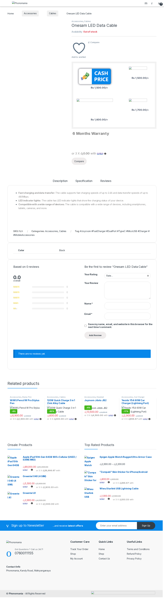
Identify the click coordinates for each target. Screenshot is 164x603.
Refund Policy (134, 553)
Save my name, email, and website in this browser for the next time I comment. (120, 325)
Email (88, 314)
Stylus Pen (27, 397)
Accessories (30, 13)
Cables (52, 13)
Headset (100, 397)
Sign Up (146, 525)
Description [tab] (60, 181)
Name (88, 303)
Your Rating (90, 274)
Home (11, 13)
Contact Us (104, 558)
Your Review (91, 283)
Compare (94, 42)
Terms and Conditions (138, 549)
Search (146, 3)
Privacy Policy (134, 558)
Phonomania (16, 593)
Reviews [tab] (105, 181)
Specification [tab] (83, 181)
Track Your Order (79, 549)
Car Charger (139, 397)
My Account (76, 558)
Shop (73, 553)
